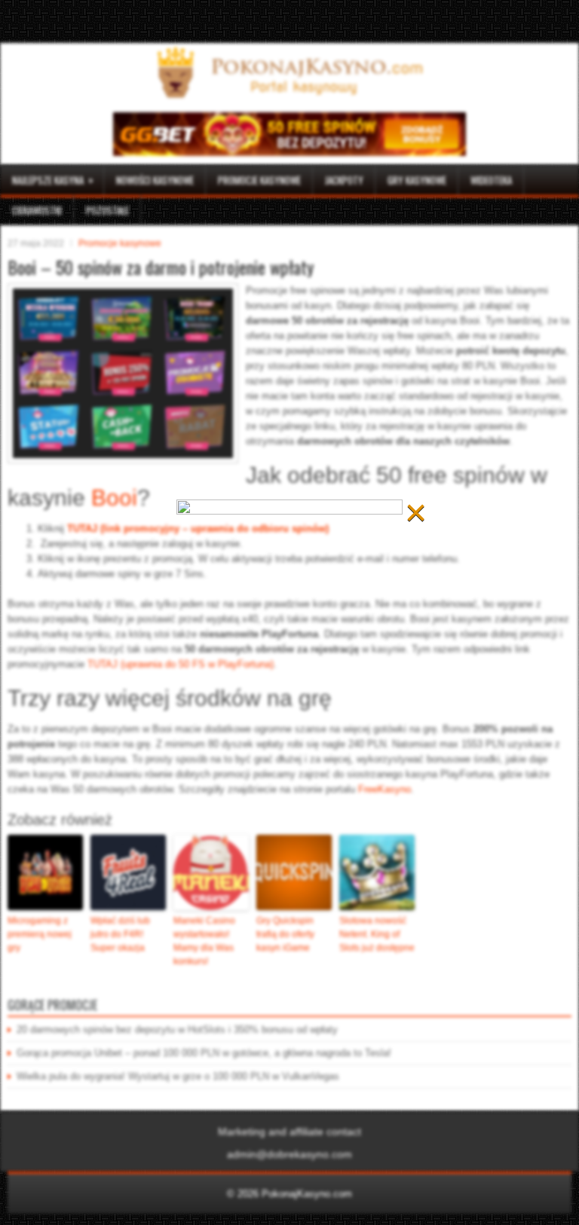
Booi (114, 497)
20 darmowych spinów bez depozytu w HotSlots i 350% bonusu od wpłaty (177, 1029)
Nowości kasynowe (155, 180)
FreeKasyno (384, 789)
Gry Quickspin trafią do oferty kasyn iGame (285, 934)
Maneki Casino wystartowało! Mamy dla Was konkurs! (204, 941)
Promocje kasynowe (259, 180)
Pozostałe (107, 210)
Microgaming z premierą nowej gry (40, 934)
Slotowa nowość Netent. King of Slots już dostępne (377, 934)
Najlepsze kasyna (52, 180)
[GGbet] (289, 152)
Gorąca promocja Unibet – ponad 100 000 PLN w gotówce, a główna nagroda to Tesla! (204, 1053)
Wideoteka (491, 180)
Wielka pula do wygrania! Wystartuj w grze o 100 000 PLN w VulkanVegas (178, 1076)
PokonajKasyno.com (307, 1193)
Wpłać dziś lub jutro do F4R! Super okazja (120, 934)
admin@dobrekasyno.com (289, 1154)
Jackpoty (344, 180)
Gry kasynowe (417, 180)
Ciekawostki (37, 210)
